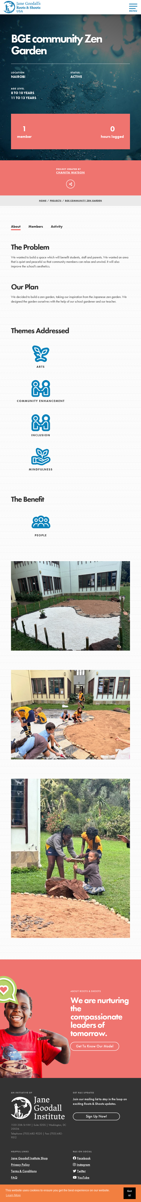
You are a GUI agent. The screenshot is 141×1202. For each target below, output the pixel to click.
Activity (57, 226)
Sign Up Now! (96, 1116)
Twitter (81, 1171)
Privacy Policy (20, 1164)
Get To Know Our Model (94, 1046)
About (16, 226)
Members (35, 226)
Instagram (83, 1164)
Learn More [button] (13, 1195)
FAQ (14, 1177)
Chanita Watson (70, 172)
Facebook (84, 1158)
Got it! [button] (129, 1193)
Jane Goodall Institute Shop (29, 1158)
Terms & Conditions (24, 1171)
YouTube (83, 1177)
